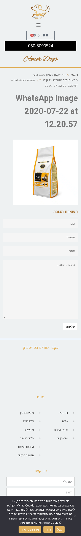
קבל (59, 529)
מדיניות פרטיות (30, 529)
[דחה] (75, 516)
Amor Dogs (40, 59)
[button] (38, 24)
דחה (48, 529)
